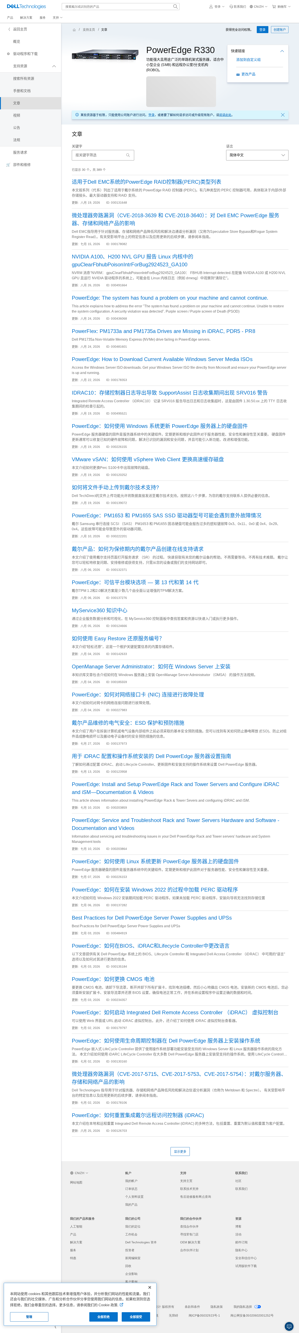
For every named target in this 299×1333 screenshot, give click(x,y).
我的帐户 (131, 1181)
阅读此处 (225, 115)
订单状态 (131, 1189)
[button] (218, 6)
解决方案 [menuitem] (26, 17)
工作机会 (131, 1234)
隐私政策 (217, 1306)
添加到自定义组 (248, 60)
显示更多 (180, 1151)
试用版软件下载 (246, 1266)
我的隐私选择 (243, 1306)
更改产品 (248, 74)
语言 (229, 146)
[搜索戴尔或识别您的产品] (175, 6)
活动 (238, 1234)
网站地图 (76, 1182)
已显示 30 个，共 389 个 (89, 169)
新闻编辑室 (133, 1258)
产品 (73, 1234)
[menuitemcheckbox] (30, 66)
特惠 (73, 1258)
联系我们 (241, 1189)
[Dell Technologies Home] (26, 6)
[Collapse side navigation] (54, 1327)
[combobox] (120, 6)
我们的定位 (133, 1226)
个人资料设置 (134, 1196)
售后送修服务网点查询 (195, 1196)
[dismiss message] (282, 114)
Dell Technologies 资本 (141, 1242)
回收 (128, 1266)
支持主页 (89, 29)
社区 (238, 1181)
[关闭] (150, 1287)
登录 (151, 115)
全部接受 (136, 1317)
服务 (73, 1250)
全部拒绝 (103, 1317)
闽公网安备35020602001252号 (252, 1315)
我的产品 (131, 1204)
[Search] (128, 155)
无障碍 (173, 1315)
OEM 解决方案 (190, 1242)
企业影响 (131, 1274)
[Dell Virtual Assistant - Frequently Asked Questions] (289, 1326)
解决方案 (76, 1242)
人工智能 (76, 1226)
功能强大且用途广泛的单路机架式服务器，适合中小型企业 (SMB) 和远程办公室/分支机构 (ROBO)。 (185, 65)
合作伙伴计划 (189, 1250)
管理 (29, 1317)
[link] (238, 6)
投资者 (129, 1250)
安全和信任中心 (246, 1258)
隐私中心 (241, 1250)
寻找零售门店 (189, 1234)
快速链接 (238, 51)
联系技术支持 (189, 1189)
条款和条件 (192, 1306)
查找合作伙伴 (189, 1226)
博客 (238, 1226)
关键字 (77, 146)
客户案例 (131, 1281)
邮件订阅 (241, 1242)
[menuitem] (58, 18)
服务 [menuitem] (43, 17)
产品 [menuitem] (10, 17)
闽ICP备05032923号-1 (204, 1315)
